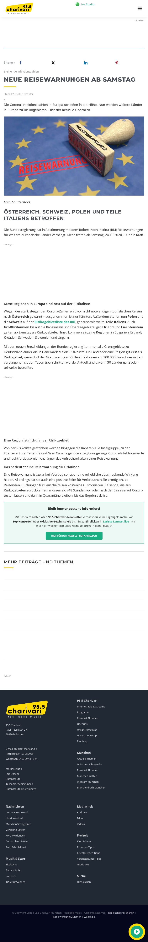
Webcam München (88, 781)
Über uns (82, 724)
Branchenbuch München (91, 787)
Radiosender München (121, 912)
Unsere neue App (87, 735)
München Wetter (87, 776)
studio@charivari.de (25, 748)
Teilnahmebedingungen (19, 784)
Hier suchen (84, 882)
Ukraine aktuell (14, 818)
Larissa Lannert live (116, 521)
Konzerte (11, 876)
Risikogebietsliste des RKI (54, 322)
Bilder (80, 818)
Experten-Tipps (85, 847)
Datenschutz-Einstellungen (21, 789)
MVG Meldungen (15, 835)
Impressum (12, 774)
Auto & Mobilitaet (16, 847)
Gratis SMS (83, 864)
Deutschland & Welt (17, 841)
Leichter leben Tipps (88, 853)
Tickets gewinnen (15, 882)
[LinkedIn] (85, 62)
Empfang (82, 741)
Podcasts (82, 812)
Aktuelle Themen (86, 758)
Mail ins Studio (14, 769)
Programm (83, 712)
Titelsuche (11, 864)
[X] (52, 62)
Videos (81, 824)
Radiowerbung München (67, 916)
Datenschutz (13, 779)
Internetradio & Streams (91, 706)
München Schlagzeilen (90, 764)
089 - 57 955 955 (24, 753)
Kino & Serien (84, 841)
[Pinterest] (116, 62)
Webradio (89, 916)
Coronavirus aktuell (17, 812)
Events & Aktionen (87, 718)
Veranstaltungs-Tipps (89, 858)
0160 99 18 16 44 (28, 759)
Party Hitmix (13, 870)
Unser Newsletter (87, 729)
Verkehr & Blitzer (15, 829)
